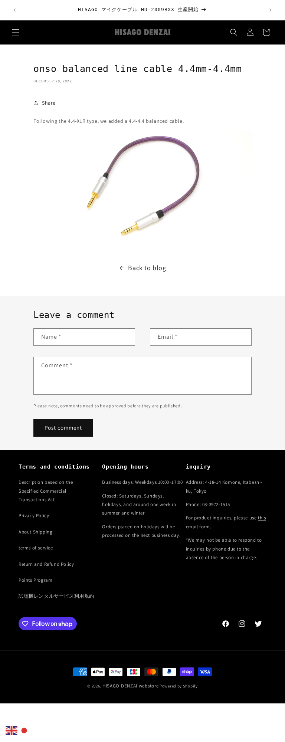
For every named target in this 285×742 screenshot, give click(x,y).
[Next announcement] (270, 10)
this (262, 518)
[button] (15, 32)
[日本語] (24, 730)
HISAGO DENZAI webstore (130, 686)
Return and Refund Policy (46, 564)
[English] (12, 730)
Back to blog (147, 267)
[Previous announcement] (14, 10)
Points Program (35, 580)
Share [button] (49, 102)
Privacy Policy (34, 515)
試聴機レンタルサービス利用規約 (56, 596)
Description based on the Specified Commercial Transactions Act (46, 491)
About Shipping (35, 532)
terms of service (36, 548)
